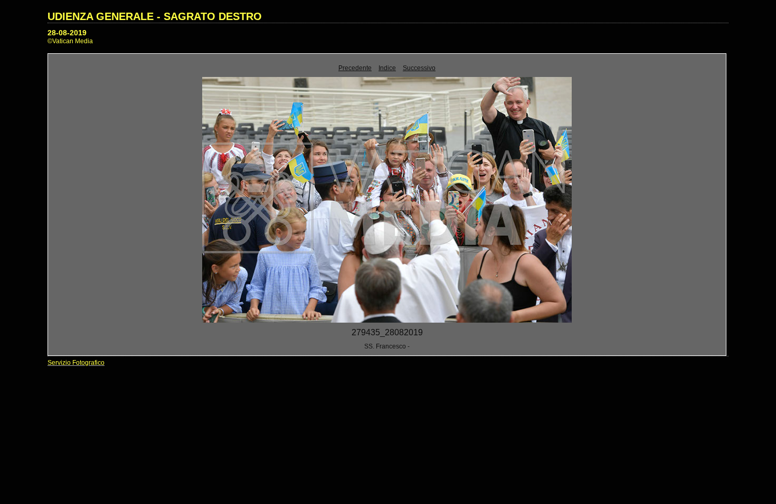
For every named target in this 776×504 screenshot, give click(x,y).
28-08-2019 (67, 32)
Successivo (419, 68)
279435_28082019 (387, 332)
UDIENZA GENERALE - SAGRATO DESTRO (155, 16)
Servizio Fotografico (76, 362)
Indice (387, 68)
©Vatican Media (70, 41)
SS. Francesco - (387, 346)
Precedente (355, 68)
